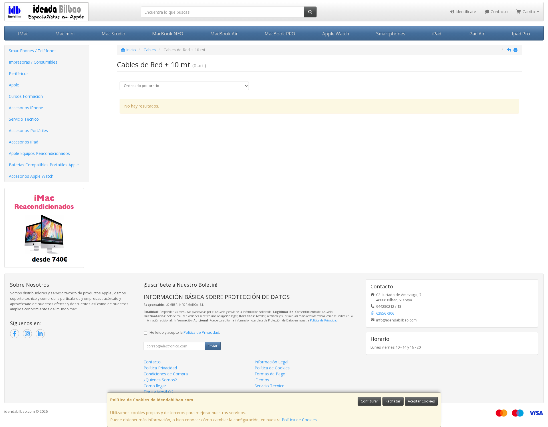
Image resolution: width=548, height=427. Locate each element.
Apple (14, 85)
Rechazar (393, 401)
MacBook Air (224, 34)
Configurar (369, 401)
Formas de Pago (270, 374)
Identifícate (465, 11)
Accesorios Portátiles (28, 130)
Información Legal (271, 362)
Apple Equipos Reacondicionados (39, 153)
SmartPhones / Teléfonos (33, 50)
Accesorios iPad (23, 142)
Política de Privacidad (324, 320)
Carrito (528, 11)
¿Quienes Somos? (160, 380)
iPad (436, 34)
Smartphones (390, 34)
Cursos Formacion (26, 96)
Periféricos (19, 73)
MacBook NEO (167, 34)
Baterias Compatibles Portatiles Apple (44, 164)
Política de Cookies (299, 419)
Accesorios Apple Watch (31, 176)
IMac (23, 34)
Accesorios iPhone (26, 107)
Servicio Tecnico (24, 119)
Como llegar (155, 385)
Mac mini (64, 34)
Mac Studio (113, 34)
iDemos (262, 380)
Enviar (212, 345)
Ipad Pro (521, 34)
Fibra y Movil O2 (159, 391)
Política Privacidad (160, 368)
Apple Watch (335, 34)
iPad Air (476, 34)
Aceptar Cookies (421, 401)
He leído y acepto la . (185, 332)
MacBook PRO (280, 34)
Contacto (498, 11)
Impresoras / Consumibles (33, 62)
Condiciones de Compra (166, 374)
